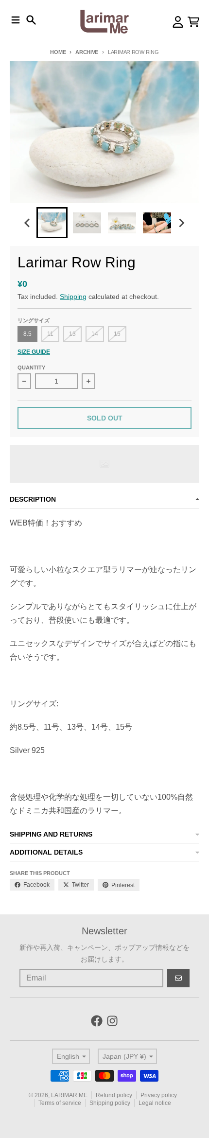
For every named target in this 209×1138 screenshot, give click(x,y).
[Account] (178, 22)
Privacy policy (158, 1095)
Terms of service (59, 1103)
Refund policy (114, 1095)
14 (94, 334)
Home (58, 52)
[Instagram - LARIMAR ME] (112, 1021)
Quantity (31, 367)
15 (117, 334)
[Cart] (193, 22)
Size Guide (33, 352)
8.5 (27, 334)
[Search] (31, 20)
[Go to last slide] (28, 222)
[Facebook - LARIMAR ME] (97, 1021)
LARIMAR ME (69, 1095)
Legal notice (155, 1103)
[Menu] (15, 20)
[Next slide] (181, 222)
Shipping (73, 296)
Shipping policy (109, 1103)
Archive (86, 52)
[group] (52, 222)
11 (50, 334)
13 (72, 334)
